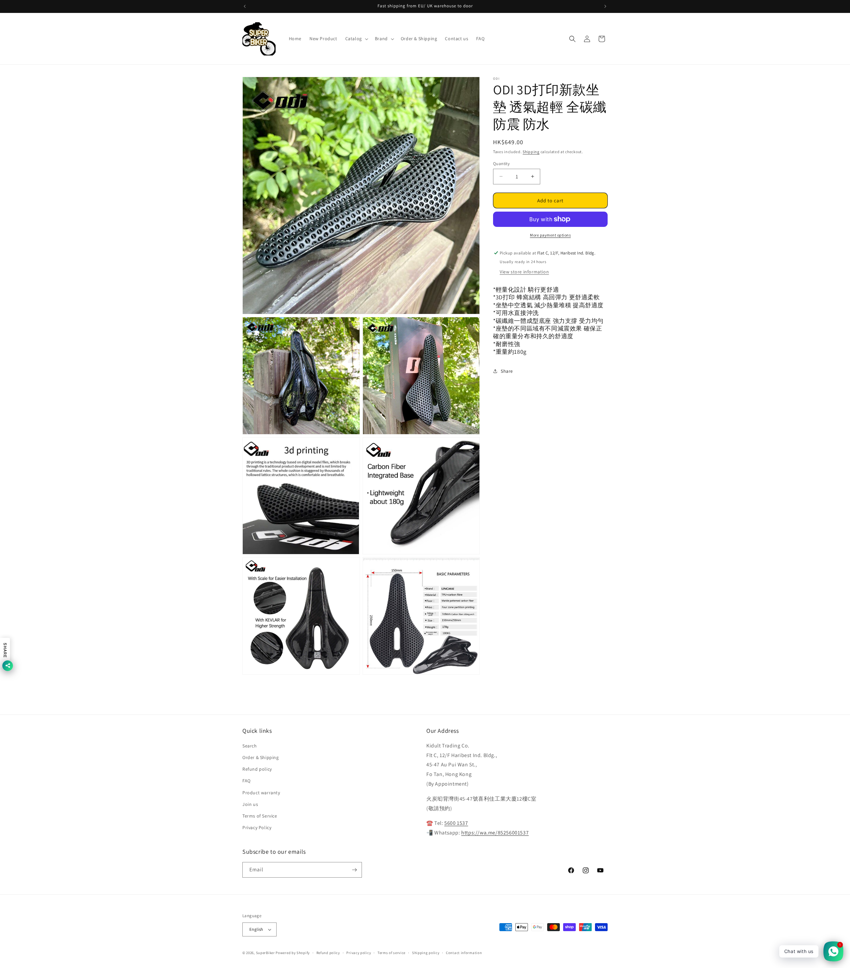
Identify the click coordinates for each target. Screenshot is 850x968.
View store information (524, 272)
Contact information (464, 952)
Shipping (531, 151)
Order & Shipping (260, 757)
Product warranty (261, 793)
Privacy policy (358, 952)
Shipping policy (426, 952)
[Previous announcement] (244, 6)
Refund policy (257, 769)
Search (249, 746)
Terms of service (391, 952)
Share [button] (507, 371)
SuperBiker (265, 952)
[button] (356, 39)
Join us (250, 804)
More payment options (550, 235)
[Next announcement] (605, 6)
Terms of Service (259, 816)
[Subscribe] (354, 870)
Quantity (501, 163)
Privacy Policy (256, 827)
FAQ (246, 781)
